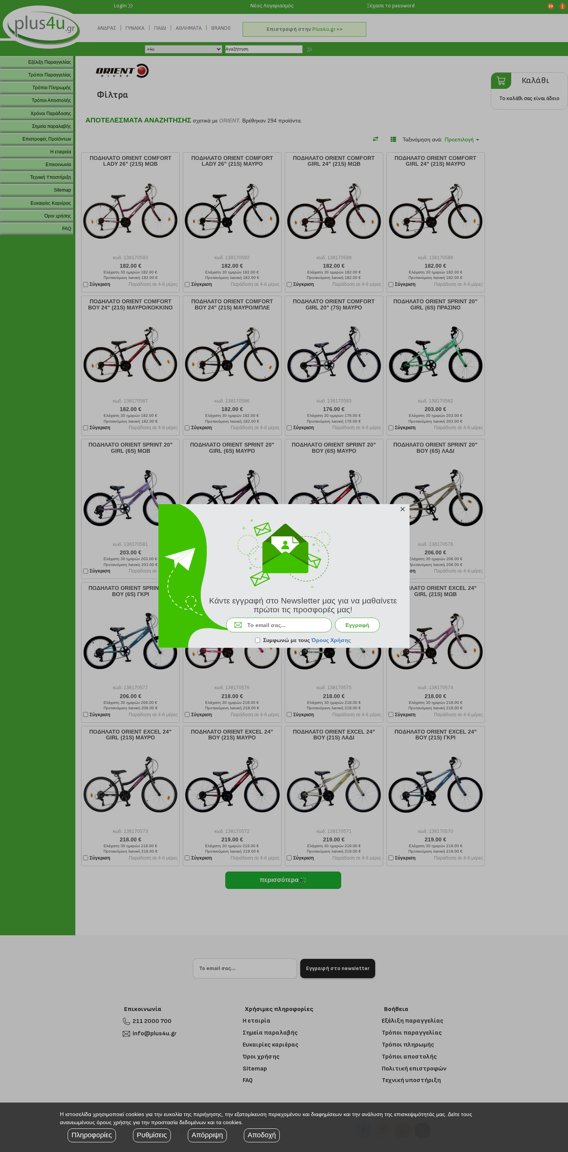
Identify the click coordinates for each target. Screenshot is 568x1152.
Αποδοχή (262, 1135)
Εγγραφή (357, 625)
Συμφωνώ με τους (307, 640)
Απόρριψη (207, 1135)
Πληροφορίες (91, 1135)
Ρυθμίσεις (152, 1135)
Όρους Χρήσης (331, 640)
